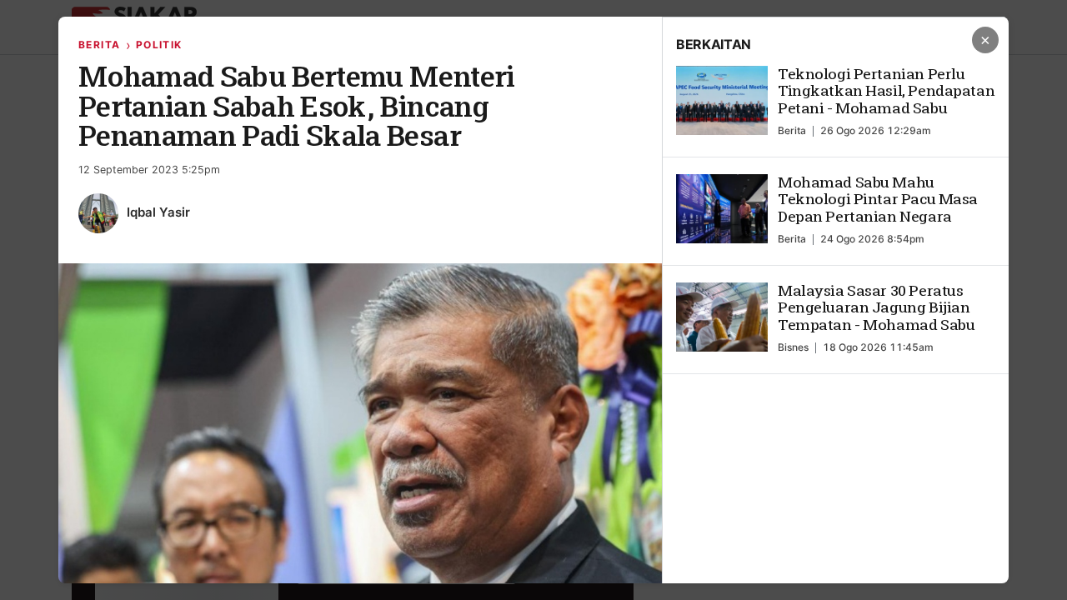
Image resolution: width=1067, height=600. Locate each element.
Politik (159, 44)
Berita (99, 44)
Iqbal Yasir (158, 212)
